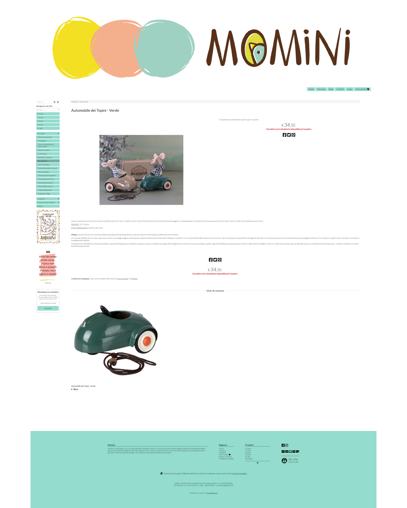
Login (349, 89)
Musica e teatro (44, 150)
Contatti (340, 89)
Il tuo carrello (361, 89)
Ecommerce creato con (203, 493)
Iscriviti (48, 308)
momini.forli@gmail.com (225, 485)
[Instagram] (286, 446)
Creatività (41, 199)
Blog (331, 89)
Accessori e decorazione (46, 202)
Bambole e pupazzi (45, 157)
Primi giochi (42, 141)
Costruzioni (42, 154)
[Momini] (203, 47)
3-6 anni (40, 121)
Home (311, 89)
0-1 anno (40, 114)
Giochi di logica (43, 172)
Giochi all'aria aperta (45, 186)
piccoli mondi (122, 278)
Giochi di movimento (45, 183)
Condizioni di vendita (226, 459)
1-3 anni (40, 117)
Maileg (134, 278)
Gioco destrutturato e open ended (46, 145)
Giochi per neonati (44, 137)
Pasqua (40, 206)
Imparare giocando (45, 190)
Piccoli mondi (84, 102)
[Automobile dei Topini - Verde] (141, 170)
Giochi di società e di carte (47, 168)
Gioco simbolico (44, 164)
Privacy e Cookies (225, 457)
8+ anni (40, 128)
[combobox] (48, 109)
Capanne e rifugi (44, 194)
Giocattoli (74, 102)
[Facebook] (283, 446)
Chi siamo (321, 89)
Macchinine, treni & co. (46, 179)
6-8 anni (40, 125)
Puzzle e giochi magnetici (47, 175)
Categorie (222, 453)
